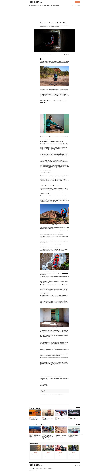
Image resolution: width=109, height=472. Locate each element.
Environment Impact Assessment (73, 434)
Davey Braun (43, 390)
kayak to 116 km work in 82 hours (53, 227)
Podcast (43, 394)
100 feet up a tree (49, 303)
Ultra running (62, 394)
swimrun (43, 434)
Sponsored (35, 452)
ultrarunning (31, 434)
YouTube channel (45, 161)
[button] (30, 468)
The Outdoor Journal (34, 470)
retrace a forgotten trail (57, 352)
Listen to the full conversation (56, 364)
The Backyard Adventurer (54, 378)
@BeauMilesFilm (46, 385)
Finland (30, 417)
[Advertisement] (54, 13)
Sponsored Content (36, 457)
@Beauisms (45, 384)
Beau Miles (43, 57)
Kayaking (52, 394)
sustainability (56, 394)
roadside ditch (65, 303)
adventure (47, 394)
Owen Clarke (73, 457)
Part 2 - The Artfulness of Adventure (55, 376)
